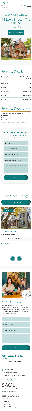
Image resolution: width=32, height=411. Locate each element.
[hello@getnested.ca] (24, 5)
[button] (28, 5)
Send (15, 178)
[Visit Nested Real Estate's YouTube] (11, 379)
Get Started (16, 348)
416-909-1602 (8, 370)
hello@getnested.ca (10, 373)
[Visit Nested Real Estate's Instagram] (7, 379)
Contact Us (5, 401)
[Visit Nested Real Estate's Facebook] (3, 379)
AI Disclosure (6, 399)
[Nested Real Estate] (5, 5)
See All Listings (16, 202)
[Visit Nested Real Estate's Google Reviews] (15, 379)
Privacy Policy (6, 404)
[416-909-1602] (21, 5)
